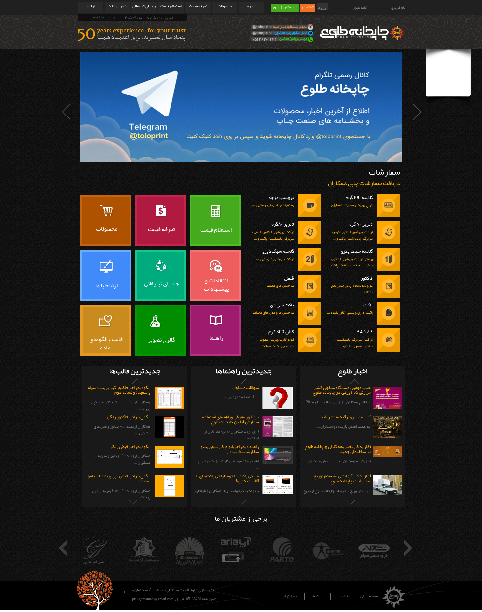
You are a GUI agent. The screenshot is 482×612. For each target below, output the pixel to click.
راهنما (216, 338)
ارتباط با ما (106, 285)
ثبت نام (308, 7)
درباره (251, 6)
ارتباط (90, 6)
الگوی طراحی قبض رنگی (130, 446)
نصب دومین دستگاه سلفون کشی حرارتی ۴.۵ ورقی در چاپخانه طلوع (342, 390)
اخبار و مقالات (117, 6)
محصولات (225, 6)
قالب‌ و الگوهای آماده (106, 343)
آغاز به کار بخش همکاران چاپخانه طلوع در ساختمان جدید (338, 449)
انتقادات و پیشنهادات (216, 284)
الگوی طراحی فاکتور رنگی (128, 416)
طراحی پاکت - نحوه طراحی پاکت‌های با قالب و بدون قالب (227, 478)
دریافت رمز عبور (284, 7)
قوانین (343, 596)
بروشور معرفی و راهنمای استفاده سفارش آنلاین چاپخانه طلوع (230, 419)
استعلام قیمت (171, 6)
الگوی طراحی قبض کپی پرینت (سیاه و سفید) (119, 478)
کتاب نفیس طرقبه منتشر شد (346, 416)
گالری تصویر (161, 340)
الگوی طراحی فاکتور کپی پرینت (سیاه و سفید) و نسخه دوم (119, 390)
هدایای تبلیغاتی (144, 6)
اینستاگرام (291, 596)
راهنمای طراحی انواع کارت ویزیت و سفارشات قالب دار (229, 449)
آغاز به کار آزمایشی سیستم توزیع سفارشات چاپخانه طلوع (342, 478)
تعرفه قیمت (198, 6)
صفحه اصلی (369, 596)
